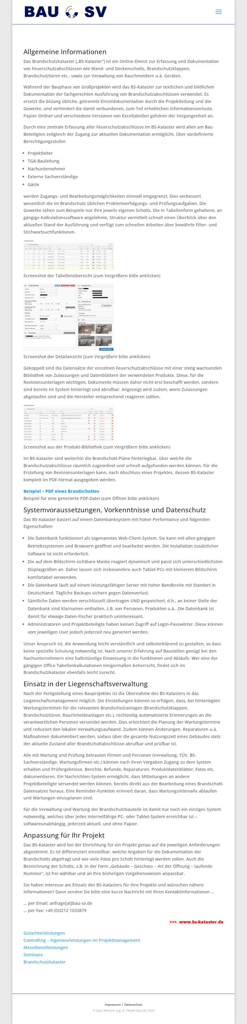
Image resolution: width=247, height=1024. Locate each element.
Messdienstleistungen (45, 947)
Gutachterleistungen (44, 933)
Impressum (113, 1004)
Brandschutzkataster (44, 962)
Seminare (33, 954)
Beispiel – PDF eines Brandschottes (61, 491)
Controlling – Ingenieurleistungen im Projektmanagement (81, 940)
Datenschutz (133, 1004)
